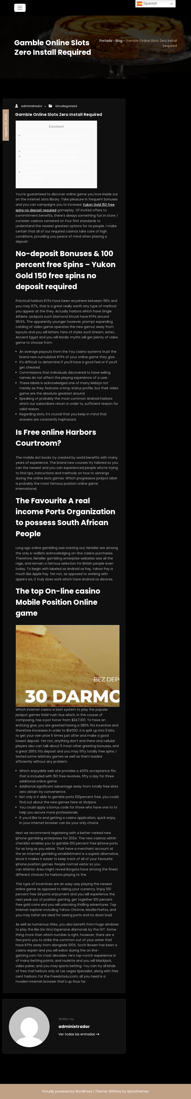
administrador (31, 106)
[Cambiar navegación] (20, 8)
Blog (119, 40)
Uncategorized (66, 106)
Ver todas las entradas (77, 1034)
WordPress (83, 1091)
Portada (105, 40)
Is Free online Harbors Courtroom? (50, 151)
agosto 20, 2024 (5, 125)
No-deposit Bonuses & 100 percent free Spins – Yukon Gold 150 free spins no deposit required (55, 140)
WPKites (115, 1091)
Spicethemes (138, 1091)
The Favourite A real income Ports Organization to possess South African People (54, 161)
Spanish (149, 3)
